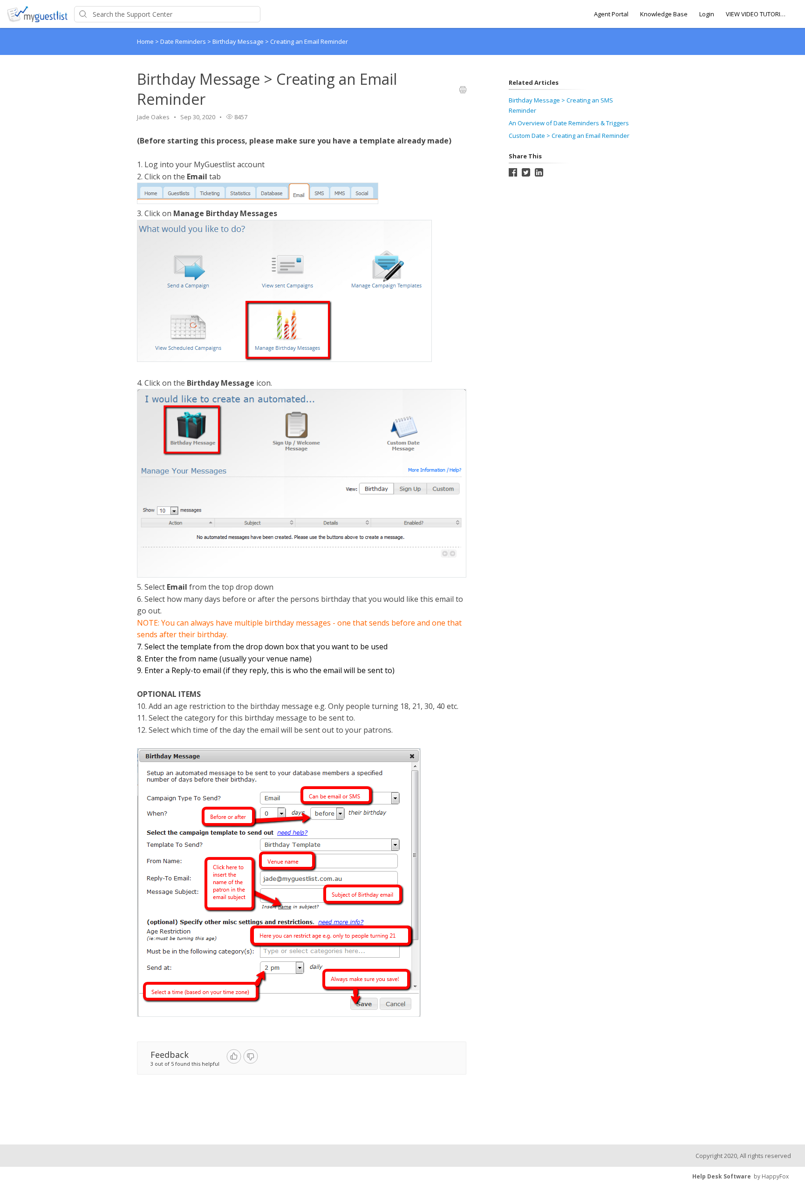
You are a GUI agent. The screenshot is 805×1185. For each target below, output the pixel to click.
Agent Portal (611, 14)
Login (706, 14)
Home (145, 41)
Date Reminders (183, 41)
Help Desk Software (721, 1176)
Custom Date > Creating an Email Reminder (569, 135)
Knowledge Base (664, 14)
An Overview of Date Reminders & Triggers (569, 123)
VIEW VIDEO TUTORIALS (756, 14)
